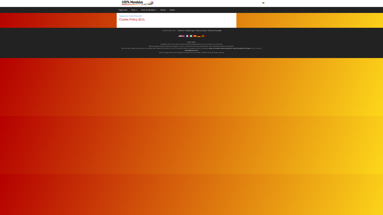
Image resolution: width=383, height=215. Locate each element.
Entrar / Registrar (253, 3)
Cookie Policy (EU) (135, 16)
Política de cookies (201, 30)
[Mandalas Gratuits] (187, 36)
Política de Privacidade (214, 30)
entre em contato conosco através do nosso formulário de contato (229, 48)
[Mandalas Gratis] (194, 36)
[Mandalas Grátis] (146, 3)
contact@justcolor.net (191, 50)
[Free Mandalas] (182, 36)
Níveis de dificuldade (148, 10)
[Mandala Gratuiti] (191, 36)
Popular (172, 10)
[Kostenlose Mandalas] (198, 36)
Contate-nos (181, 30)
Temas (133, 10)
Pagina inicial (123, 10)
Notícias (163, 10)
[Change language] (263, 3)
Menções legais (190, 30)
